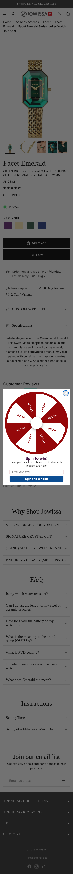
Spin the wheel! (36, 479)
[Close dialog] (66, 393)
